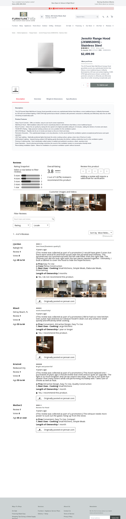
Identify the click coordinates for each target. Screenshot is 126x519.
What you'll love (86, 61)
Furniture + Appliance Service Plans (49, 511)
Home (13, 33)
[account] (107, 17)
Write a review (100, 48)
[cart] (112, 17)
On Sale (14, 511)
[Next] (76, 59)
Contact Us (67, 511)
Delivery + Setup (43, 513)
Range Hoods (33, 33)
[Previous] (14, 59)
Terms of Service (69, 513)
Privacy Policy (68, 516)
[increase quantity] (87, 84)
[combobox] (87, 17)
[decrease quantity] (87, 86)
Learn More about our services (104, 4)
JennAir (85, 50)
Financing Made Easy (18, 513)
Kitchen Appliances (22, 33)
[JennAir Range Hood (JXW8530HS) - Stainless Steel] (45, 60)
